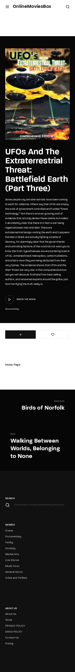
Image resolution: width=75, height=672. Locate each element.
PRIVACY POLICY (15, 626)
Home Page (12, 365)
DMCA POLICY (13, 632)
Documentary (12, 309)
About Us (10, 614)
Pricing (9, 643)
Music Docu (12, 566)
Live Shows (12, 560)
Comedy (10, 548)
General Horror (14, 572)
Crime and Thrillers (16, 578)
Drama (9, 531)
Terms (8, 620)
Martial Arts (12, 554)
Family (9, 542)
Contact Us (12, 638)
